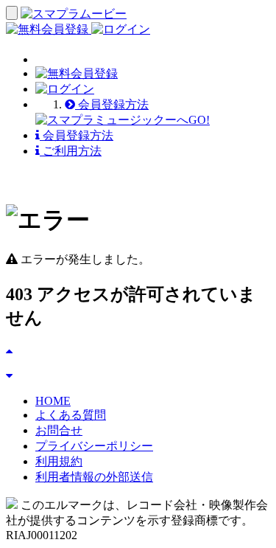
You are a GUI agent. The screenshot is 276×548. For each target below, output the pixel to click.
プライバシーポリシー (94, 446)
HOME (53, 401)
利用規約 (58, 461)
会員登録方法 (112, 104)
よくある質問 (70, 415)
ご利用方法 (71, 151)
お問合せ (58, 430)
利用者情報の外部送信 (94, 477)
